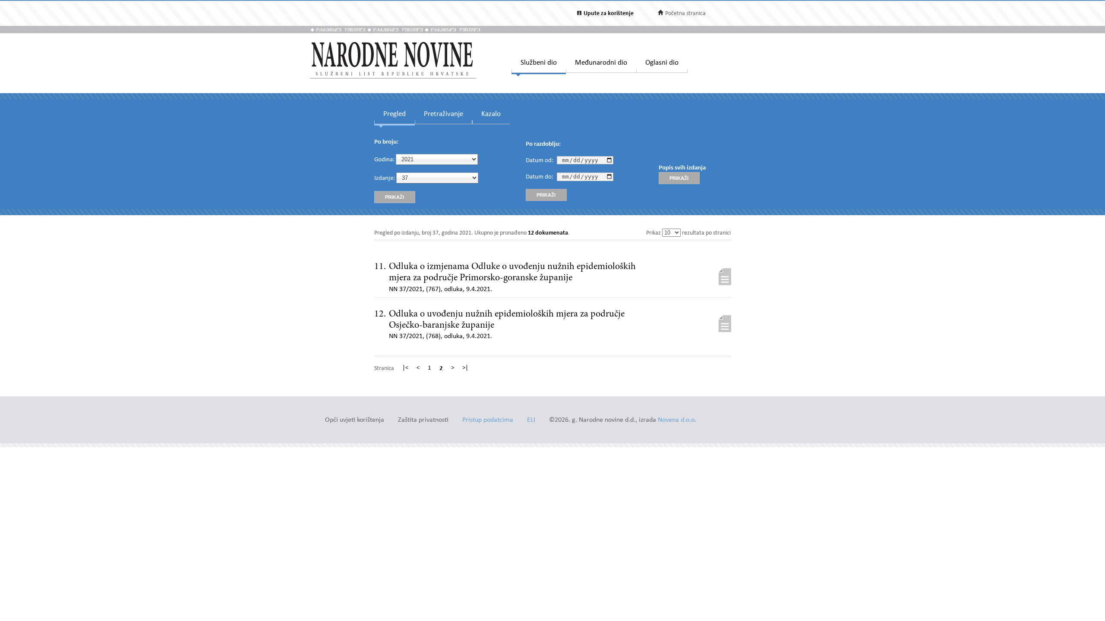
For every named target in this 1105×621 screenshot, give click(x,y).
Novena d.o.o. (677, 420)
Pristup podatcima (487, 420)
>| (465, 368)
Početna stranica (685, 13)
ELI (531, 420)
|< (405, 368)
